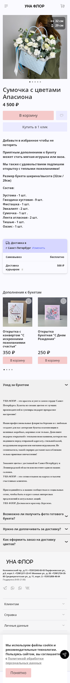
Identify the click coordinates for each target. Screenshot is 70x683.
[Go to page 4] (12, 369)
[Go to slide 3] (35, 81)
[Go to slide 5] (40, 81)
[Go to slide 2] (32, 81)
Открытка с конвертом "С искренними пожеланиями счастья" (14, 338)
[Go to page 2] (6, 369)
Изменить (38, 248)
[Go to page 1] (4, 369)
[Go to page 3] (9, 369)
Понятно (18, 672)
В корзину (17, 360)
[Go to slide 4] (37, 81)
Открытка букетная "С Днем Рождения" (52, 335)
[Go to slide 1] (29, 81)
